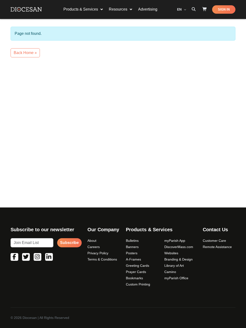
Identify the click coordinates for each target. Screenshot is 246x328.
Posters (131, 253)
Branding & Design (178, 259)
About (91, 241)
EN (180, 9)
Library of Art (174, 265)
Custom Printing (138, 284)
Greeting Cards (137, 265)
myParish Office (176, 278)
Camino (170, 272)
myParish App (174, 241)
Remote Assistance (217, 247)
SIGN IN (224, 9)
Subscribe (69, 243)
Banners (132, 247)
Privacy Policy (97, 253)
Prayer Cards (136, 272)
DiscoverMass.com (178, 247)
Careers (93, 247)
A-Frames (133, 259)
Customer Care (214, 241)
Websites (171, 253)
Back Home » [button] (25, 53)
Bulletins (132, 241)
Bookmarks (134, 278)
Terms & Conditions (102, 259)
